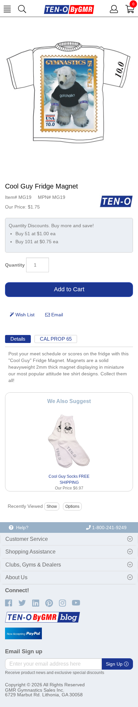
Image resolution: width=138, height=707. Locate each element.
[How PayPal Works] (23, 634)
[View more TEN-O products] (116, 201)
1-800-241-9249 (109, 527)
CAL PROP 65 (56, 339)
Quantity (15, 265)
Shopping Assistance (30, 552)
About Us (16, 577)
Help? (20, 527)
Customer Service (26, 539)
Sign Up (115, 664)
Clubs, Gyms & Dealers (33, 565)
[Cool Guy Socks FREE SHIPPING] (69, 441)
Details (17, 339)
